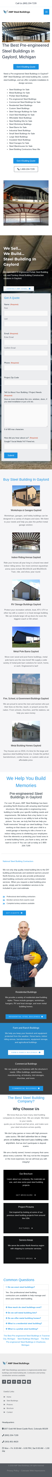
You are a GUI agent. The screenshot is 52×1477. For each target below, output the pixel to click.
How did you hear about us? (21, 438)
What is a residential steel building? (25, 1323)
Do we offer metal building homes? (24, 1318)
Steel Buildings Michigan (28, 1339)
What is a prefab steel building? (23, 1329)
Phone (11, 363)
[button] (26, 3)
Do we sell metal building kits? (22, 1313)
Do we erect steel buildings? (21, 1287)
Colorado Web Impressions (33, 1471)
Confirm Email (10, 348)
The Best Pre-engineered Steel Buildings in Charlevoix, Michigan (27, 1342)
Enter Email (9, 337)
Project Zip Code (11, 377)
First (6, 308)
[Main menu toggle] (46, 12)
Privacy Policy (13, 1471)
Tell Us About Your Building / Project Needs (23, 394)
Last (6, 319)
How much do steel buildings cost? (25, 1307)
